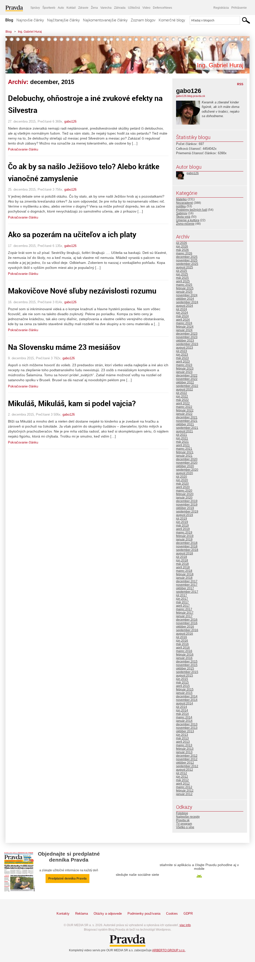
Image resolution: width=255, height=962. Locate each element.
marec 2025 (184, 285)
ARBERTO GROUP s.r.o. (168, 950)
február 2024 (184, 326)
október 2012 (185, 762)
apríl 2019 (183, 529)
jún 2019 (182, 522)
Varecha (106, 7)
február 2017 (184, 612)
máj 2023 (182, 358)
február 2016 (184, 654)
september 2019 (187, 511)
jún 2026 (182, 246)
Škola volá (183, 217)
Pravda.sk (183, 820)
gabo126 (70, 121)
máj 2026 (182, 250)
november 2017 (186, 585)
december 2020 (186, 459)
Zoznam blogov (143, 19)
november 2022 (186, 379)
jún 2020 (182, 480)
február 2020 (184, 494)
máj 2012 (182, 780)
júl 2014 (181, 707)
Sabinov (181, 213)
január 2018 (184, 578)
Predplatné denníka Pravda (67, 878)
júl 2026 (181, 243)
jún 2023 (182, 354)
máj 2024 (182, 316)
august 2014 (184, 703)
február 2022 (184, 410)
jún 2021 (182, 438)
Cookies (172, 913)
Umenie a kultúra (187, 220)
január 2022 (184, 414)
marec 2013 (184, 745)
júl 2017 (181, 595)
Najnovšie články (30, 19)
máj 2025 (182, 278)
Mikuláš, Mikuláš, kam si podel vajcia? (72, 403)
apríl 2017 (183, 605)
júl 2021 (181, 435)
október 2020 (185, 466)
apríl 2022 (183, 403)
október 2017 (185, 588)
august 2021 (184, 431)
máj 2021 (182, 442)
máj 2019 (182, 525)
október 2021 (185, 424)
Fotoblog (182, 813)
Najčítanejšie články (63, 19)
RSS (240, 84)
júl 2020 (181, 476)
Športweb (48, 7)
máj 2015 (182, 682)
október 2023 (185, 340)
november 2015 (186, 665)
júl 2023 (181, 351)
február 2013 (184, 748)
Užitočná (134, 7)
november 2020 (186, 462)
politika (181, 206)
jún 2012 (182, 776)
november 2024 (186, 295)
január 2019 (184, 539)
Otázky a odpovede (108, 913)
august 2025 (184, 267)
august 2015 (184, 675)
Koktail (71, 7)
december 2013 (186, 724)
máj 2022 (182, 400)
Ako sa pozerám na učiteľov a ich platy (72, 234)
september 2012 (187, 766)
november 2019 (186, 504)
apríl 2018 (183, 567)
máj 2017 (182, 602)
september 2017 (187, 591)
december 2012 (186, 755)
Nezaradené (184, 203)
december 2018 (186, 543)
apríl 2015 (183, 686)
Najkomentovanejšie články (105, 19)
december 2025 (186, 257)
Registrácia (221, 7)
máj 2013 (182, 738)
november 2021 (186, 421)
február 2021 (184, 452)
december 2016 (186, 619)
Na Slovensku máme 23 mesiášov (64, 347)
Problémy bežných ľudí (191, 210)
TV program (184, 823)
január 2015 (184, 693)
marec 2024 (184, 323)
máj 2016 (182, 644)
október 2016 (185, 626)
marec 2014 (184, 717)
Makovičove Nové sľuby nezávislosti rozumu (82, 291)
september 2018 (187, 550)
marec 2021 (184, 448)
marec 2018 (184, 571)
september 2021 (187, 428)
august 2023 (184, 347)
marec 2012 (184, 787)
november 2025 (186, 260)
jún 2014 (182, 710)
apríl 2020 (183, 487)
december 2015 (186, 661)
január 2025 (184, 292)
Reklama (81, 913)
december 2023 (186, 333)
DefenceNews (162, 7)
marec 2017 (184, 609)
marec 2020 (184, 490)
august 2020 (184, 473)
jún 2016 (182, 640)
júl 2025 (181, 271)
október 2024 (185, 298)
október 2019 (185, 508)
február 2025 (184, 288)
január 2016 (184, 658)
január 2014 (184, 721)
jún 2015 (182, 679)
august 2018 (184, 553)
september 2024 (187, 302)
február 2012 (184, 790)
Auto (61, 7)
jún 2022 (182, 396)
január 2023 (184, 372)
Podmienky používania (144, 913)
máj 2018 (182, 564)
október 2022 (185, 382)
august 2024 (184, 305)
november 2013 (186, 728)
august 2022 (184, 389)
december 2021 (186, 417)
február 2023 (184, 368)
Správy (35, 7)
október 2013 (185, 731)
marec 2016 (184, 651)
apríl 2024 (183, 319)
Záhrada (120, 7)
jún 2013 (182, 735)
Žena (94, 7)
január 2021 (184, 455)
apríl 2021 (183, 445)
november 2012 (186, 759)
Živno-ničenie (185, 223)
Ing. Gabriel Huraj (30, 31)
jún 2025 (182, 274)
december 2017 (186, 581)
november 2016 (186, 623)
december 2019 (186, 501)
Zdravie (83, 7)
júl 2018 (181, 557)
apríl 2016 (183, 647)
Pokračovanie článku (23, 149)
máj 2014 (182, 714)
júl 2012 (181, 773)
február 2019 (184, 536)
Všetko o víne (185, 827)
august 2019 (184, 515)
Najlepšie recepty (188, 816)
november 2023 (186, 337)
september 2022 (187, 386)
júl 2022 (181, 393)
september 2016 (187, 630)
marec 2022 (184, 407)
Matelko (181, 199)
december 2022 (186, 375)
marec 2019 (184, 532)
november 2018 (186, 546)
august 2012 (184, 769)
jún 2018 (182, 560)
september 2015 (187, 672)
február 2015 (184, 689)
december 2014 (186, 696)
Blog (9, 20)
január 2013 (184, 752)
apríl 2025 (183, 281)
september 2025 (187, 264)
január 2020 (184, 497)
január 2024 (184, 330)
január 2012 (184, 794)
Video (146, 7)
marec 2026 (184, 253)
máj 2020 (182, 483)
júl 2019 (181, 518)
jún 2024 (182, 312)
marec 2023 (184, 365)
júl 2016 (181, 637)
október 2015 (185, 668)
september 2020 (187, 469)
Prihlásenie (239, 7)
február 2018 (184, 574)
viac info (185, 925)
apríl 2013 (183, 741)
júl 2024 (181, 309)
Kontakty (63, 913)
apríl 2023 (183, 361)
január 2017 (184, 616)
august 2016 (184, 633)
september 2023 (187, 344)
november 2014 (186, 700)
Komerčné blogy (172, 19)
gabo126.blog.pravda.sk (190, 95)
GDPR (188, 913)
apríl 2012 (183, 783)
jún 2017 (182, 598)
